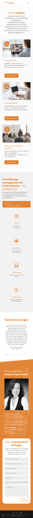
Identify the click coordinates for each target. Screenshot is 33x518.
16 (26, 354)
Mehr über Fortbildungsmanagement (13, 204)
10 (18, 354)
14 (23, 354)
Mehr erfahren (11, 76)
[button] (3, 515)
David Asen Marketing (16, 516)
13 (22, 354)
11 (19, 354)
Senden (24, 500)
